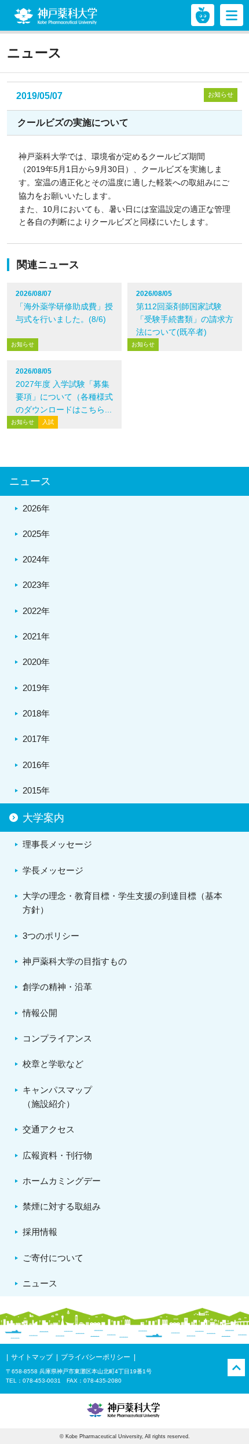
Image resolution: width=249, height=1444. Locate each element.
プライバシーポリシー (95, 1357)
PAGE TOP (236, 1367)
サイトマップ (32, 1357)
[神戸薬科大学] (55, 16)
